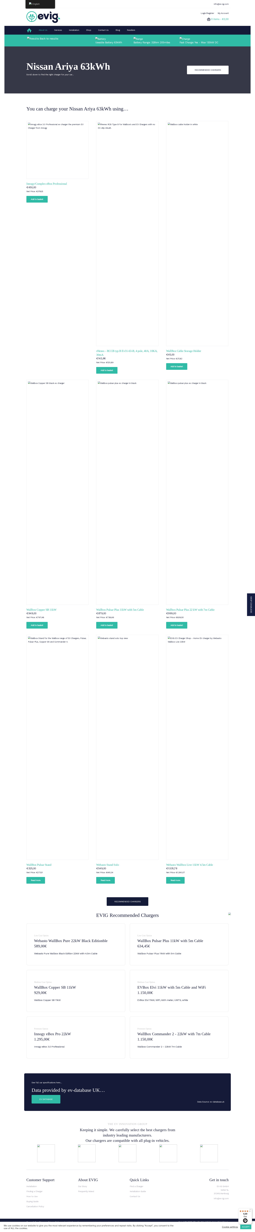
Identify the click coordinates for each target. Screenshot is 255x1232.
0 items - (220, 19)
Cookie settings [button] (230, 1227)
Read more (36, 880)
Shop (88, 30)
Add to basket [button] (37, 199)
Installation (74, 30)
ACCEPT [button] (246, 1227)
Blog (118, 30)
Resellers (131, 30)
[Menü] (250, 1210)
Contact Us (103, 30)
